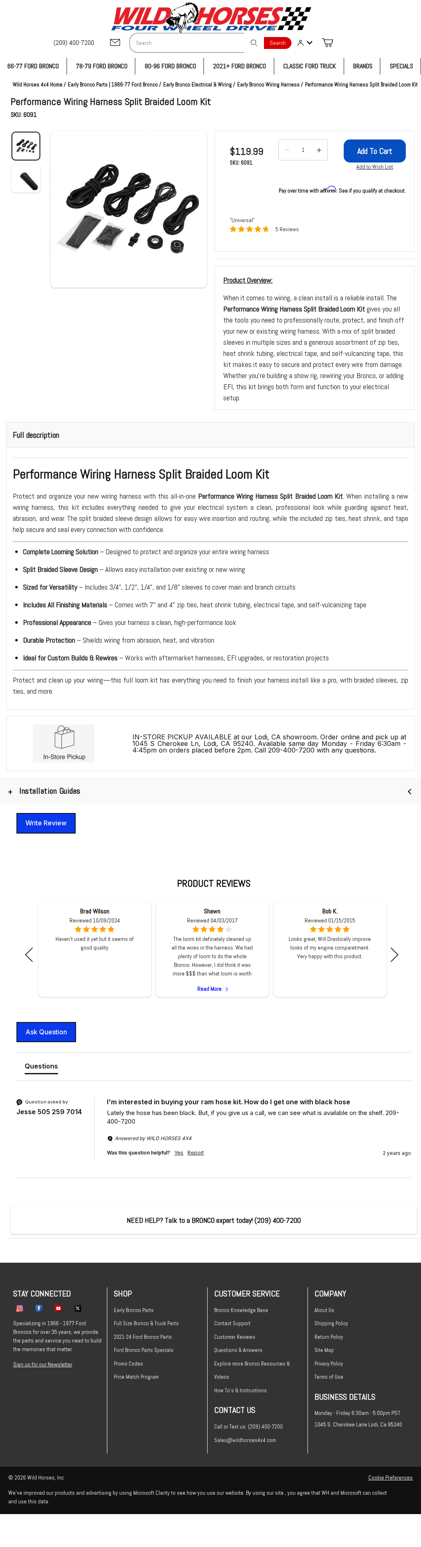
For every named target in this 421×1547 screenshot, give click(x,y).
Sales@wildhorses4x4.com (245, 1440)
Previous (32, 955)
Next (391, 955)
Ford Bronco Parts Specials (143, 1350)
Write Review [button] (46, 823)
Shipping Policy (331, 1323)
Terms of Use (329, 1376)
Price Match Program (136, 1376)
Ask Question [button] (46, 1032)
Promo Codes (128, 1363)
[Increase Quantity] (319, 150)
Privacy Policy (329, 1363)
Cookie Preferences (390, 1477)
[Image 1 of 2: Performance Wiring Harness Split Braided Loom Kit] (26, 146)
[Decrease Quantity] (287, 150)
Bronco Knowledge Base (241, 1310)
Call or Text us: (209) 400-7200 (248, 1426)
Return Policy (329, 1336)
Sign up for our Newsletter (42, 1364)
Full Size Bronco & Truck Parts (146, 1323)
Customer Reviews (234, 1336)
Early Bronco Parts (134, 1310)
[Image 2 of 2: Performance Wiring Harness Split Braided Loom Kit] (26, 178)
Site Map (324, 1350)
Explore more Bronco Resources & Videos (252, 1370)
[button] (129, 209)
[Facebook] (39, 1308)
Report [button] (195, 1153)
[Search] (254, 43)
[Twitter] (78, 1308)
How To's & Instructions (240, 1390)
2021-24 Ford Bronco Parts (143, 1336)
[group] (213, 1137)
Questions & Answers (238, 1350)
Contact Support (232, 1323)
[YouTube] (58, 1308)
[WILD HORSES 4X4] (210, 17)
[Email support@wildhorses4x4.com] (115, 43)
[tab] (41, 1068)
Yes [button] (178, 1153)
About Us (324, 1310)
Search (278, 42)
